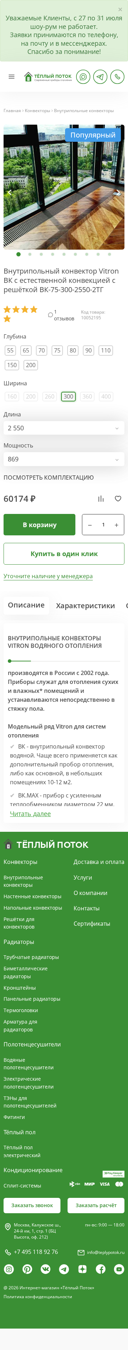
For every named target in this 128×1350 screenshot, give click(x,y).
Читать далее (30, 814)
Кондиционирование (33, 1170)
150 (12, 365)
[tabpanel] (64, 187)
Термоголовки (21, 1010)
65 (26, 350)
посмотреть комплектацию (49, 477)
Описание (26, 605)
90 (88, 350)
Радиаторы (19, 942)
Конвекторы (37, 111)
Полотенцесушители (32, 1044)
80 (73, 350)
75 (57, 350)
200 (31, 365)
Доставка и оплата (99, 862)
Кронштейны (20, 987)
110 (106, 350)
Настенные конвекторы (33, 896)
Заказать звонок (32, 1205)
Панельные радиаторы (32, 998)
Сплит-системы (22, 1185)
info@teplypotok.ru (105, 1252)
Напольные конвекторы (33, 907)
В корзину (40, 524)
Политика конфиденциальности (38, 1297)
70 (41, 350)
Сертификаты (92, 924)
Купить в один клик (64, 553)
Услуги (83, 877)
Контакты (87, 908)
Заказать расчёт (96, 1205)
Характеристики (85, 605)
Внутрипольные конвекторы (84, 111)
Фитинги (14, 1117)
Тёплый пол (20, 1132)
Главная (12, 111)
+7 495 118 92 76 (36, 1252)
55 (10, 350)
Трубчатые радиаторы (31, 957)
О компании (90, 893)
